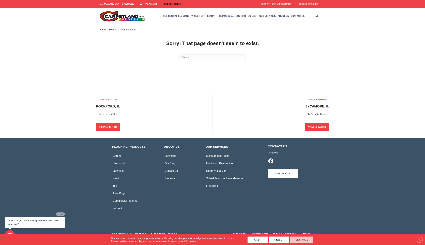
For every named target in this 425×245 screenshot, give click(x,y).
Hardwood (119, 163)
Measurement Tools (217, 155)
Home (103, 29)
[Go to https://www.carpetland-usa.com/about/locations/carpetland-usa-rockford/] (108, 108)
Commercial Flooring (125, 200)
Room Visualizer (216, 170)
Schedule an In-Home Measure (224, 178)
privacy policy (135, 241)
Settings (302, 239)
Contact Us (171, 170)
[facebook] (271, 161)
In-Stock (117, 208)
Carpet (117, 155)
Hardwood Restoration (219, 163)
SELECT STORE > (173, 3)
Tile (115, 185)
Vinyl (116, 178)
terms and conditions (163, 241)
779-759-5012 (150, 3)
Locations (170, 155)
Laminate (118, 170)
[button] (283, 173)
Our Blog (170, 163)
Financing (212, 185)
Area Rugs (119, 193)
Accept (258, 239)
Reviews (170, 178)
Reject (279, 239)
